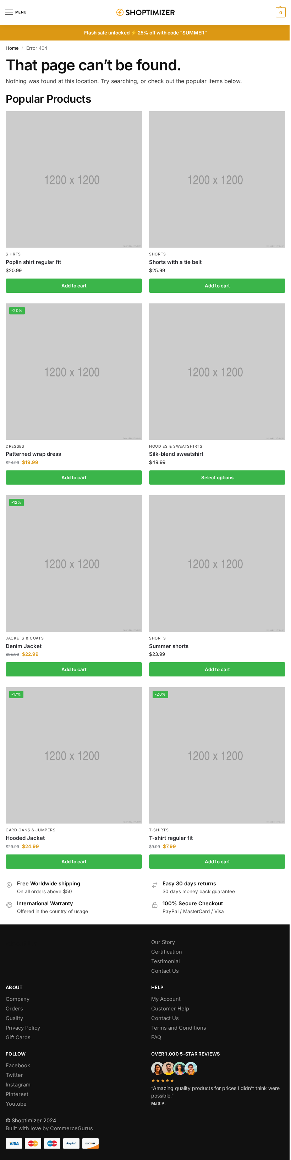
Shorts (157, 254)
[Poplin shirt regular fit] (74, 179)
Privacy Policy (23, 1028)
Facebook (18, 1065)
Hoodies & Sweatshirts (176, 446)
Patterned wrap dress (33, 453)
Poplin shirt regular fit (33, 262)
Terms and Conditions (178, 1028)
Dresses (15, 446)
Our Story (163, 942)
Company (17, 999)
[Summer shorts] (217, 563)
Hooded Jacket (25, 838)
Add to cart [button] (74, 285)
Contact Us (165, 971)
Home (12, 48)
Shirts (13, 254)
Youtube (16, 1104)
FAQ (156, 1037)
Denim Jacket (24, 646)
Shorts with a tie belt (175, 262)
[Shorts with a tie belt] (217, 179)
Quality (14, 1018)
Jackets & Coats (25, 638)
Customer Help (170, 1008)
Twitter (14, 1075)
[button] (280, 12)
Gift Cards (18, 1037)
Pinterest (17, 1094)
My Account (166, 999)
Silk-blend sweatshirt (176, 453)
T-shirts (159, 830)
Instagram (18, 1084)
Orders (14, 1008)
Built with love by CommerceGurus (49, 1128)
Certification (166, 952)
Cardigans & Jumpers (30, 830)
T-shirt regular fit (171, 838)
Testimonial (165, 961)
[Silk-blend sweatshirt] (217, 371)
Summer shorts (168, 646)
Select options (217, 477)
